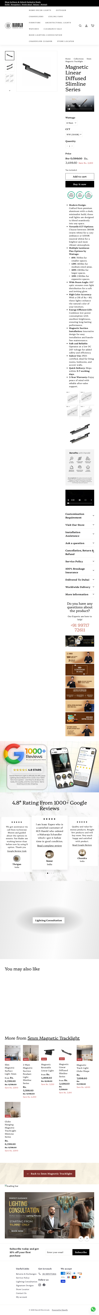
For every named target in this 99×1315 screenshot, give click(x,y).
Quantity (70, 141)
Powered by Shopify (60, 1310)
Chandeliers (36, 16)
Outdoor (61, 10)
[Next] (9, 90)
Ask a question (74, 543)
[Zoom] (36, 71)
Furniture (35, 22)
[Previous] (80, 1238)
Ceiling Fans (55, 16)
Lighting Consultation (48, 920)
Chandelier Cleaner (40, 41)
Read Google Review (82, 845)
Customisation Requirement (74, 515)
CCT (67, 129)
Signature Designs (25, 1285)
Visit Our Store (75, 524)
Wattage (70, 117)
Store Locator (65, 41)
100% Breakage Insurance (75, 570)
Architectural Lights (58, 22)
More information (76, 594)
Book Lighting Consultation (45, 35)
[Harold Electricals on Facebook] (44, 1284)
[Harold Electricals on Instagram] (39, 1284)
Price (68, 153)
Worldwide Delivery (77, 587)
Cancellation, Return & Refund (79, 552)
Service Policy (74, 561)
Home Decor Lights (40, 10)
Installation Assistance (72, 533)
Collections (79, 58)
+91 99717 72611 (80, 627)
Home (68, 58)
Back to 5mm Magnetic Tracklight (51, 1173)
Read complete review (49, 845)
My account (21, 1297)
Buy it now (79, 184)
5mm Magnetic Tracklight (78, 60)
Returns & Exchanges (26, 1273)
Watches (34, 29)
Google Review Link (16, 851)
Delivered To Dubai (77, 579)
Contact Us (21, 1293)
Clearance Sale (53, 29)
